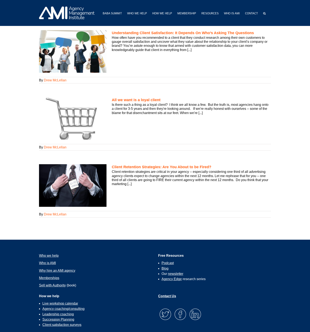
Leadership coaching (58, 314)
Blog (165, 268)
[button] (264, 13)
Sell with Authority (52, 285)
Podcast (168, 263)
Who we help (49, 255)
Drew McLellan (55, 80)
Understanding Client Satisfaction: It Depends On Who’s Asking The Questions (183, 33)
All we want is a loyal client (136, 100)
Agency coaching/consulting (63, 308)
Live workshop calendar (60, 303)
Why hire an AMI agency (57, 270)
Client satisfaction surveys (61, 325)
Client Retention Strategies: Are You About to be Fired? (161, 167)
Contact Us (167, 296)
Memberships (49, 278)
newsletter (175, 274)
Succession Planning (58, 319)
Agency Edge (172, 279)
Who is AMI (47, 263)
